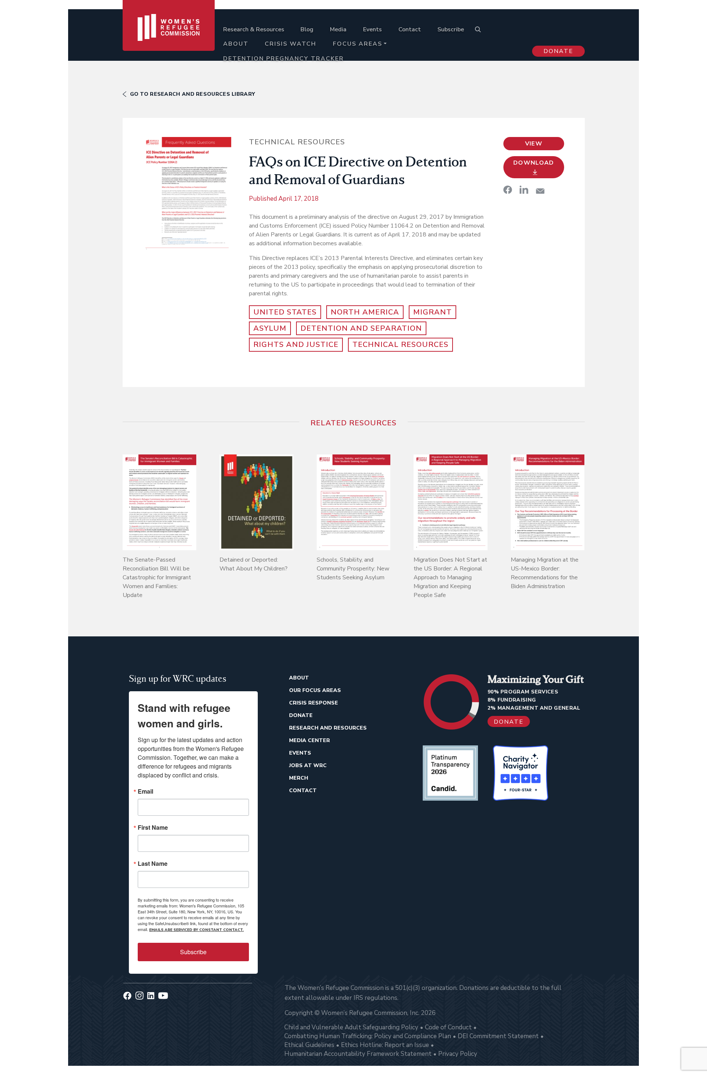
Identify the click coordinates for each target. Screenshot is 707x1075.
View (533, 144)
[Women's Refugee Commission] (169, 37)
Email (145, 791)
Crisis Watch (290, 44)
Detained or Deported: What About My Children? (253, 564)
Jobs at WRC (308, 765)
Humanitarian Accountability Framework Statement (358, 1054)
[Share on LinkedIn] (524, 190)
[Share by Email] (540, 191)
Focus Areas (357, 44)
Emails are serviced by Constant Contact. (196, 929)
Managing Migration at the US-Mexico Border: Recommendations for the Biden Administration (544, 573)
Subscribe (450, 29)
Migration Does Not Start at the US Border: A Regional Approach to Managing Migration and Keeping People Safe (450, 577)
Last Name (153, 864)
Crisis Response (313, 702)
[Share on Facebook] (507, 190)
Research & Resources (253, 29)
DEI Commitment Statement (498, 1036)
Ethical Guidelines (309, 1045)
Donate (558, 51)
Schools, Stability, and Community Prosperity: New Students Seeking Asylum (353, 569)
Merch (298, 777)
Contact (409, 29)
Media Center (309, 740)
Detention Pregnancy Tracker (283, 59)
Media (338, 29)
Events (372, 29)
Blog (306, 29)
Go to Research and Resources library (192, 94)
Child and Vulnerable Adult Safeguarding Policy (351, 1027)
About (236, 44)
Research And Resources (328, 727)
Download (533, 163)
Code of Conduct (448, 1027)
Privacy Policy (457, 1054)
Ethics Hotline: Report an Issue (385, 1045)
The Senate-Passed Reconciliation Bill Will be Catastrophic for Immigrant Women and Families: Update (157, 577)
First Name (153, 827)
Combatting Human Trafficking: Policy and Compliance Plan (367, 1036)
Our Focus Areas (315, 690)
